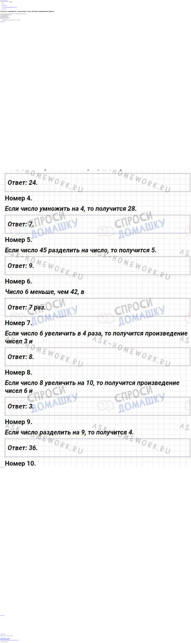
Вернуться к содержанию (4, 639)
